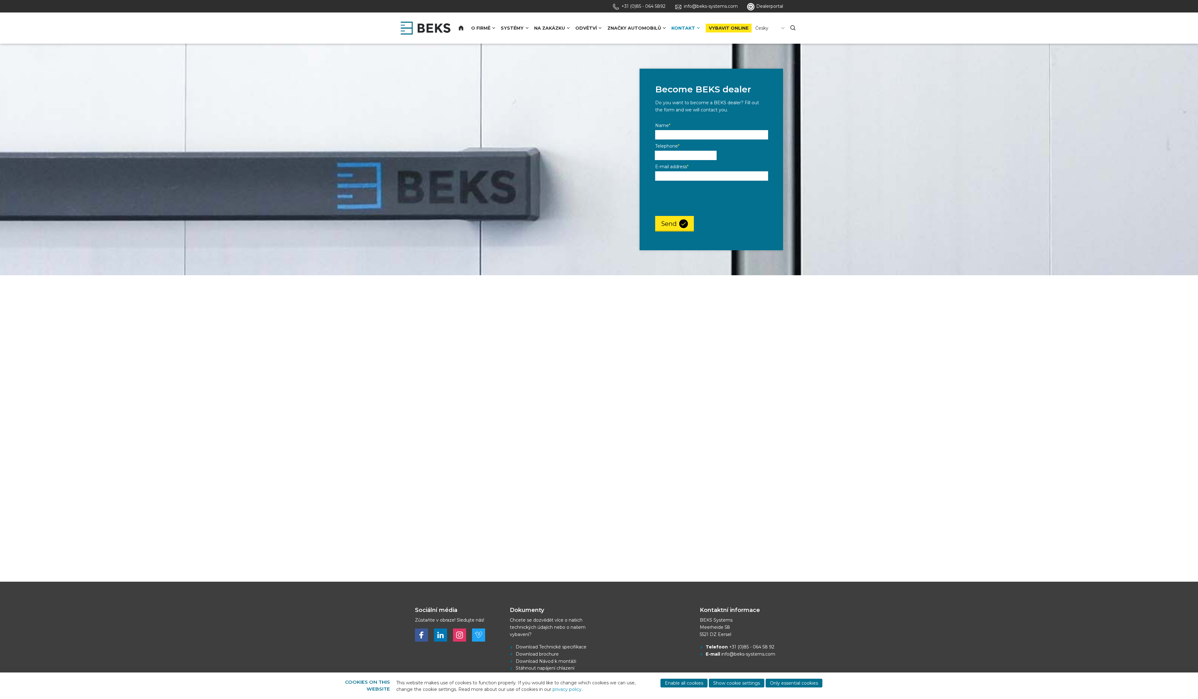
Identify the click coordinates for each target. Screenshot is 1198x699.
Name (662, 125)
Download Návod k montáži (546, 661)
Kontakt (683, 28)
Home (464, 28)
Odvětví (586, 28)
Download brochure (537, 654)
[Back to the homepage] (425, 28)
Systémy (512, 28)
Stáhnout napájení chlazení (545, 668)
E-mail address (672, 166)
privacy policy (567, 689)
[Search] (793, 28)
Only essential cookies (794, 683)
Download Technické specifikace (551, 647)
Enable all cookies (684, 683)
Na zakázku (549, 28)
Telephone (667, 146)
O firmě (480, 28)
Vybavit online (728, 28)
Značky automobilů (634, 28)
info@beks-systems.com (748, 654)
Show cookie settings (736, 683)
